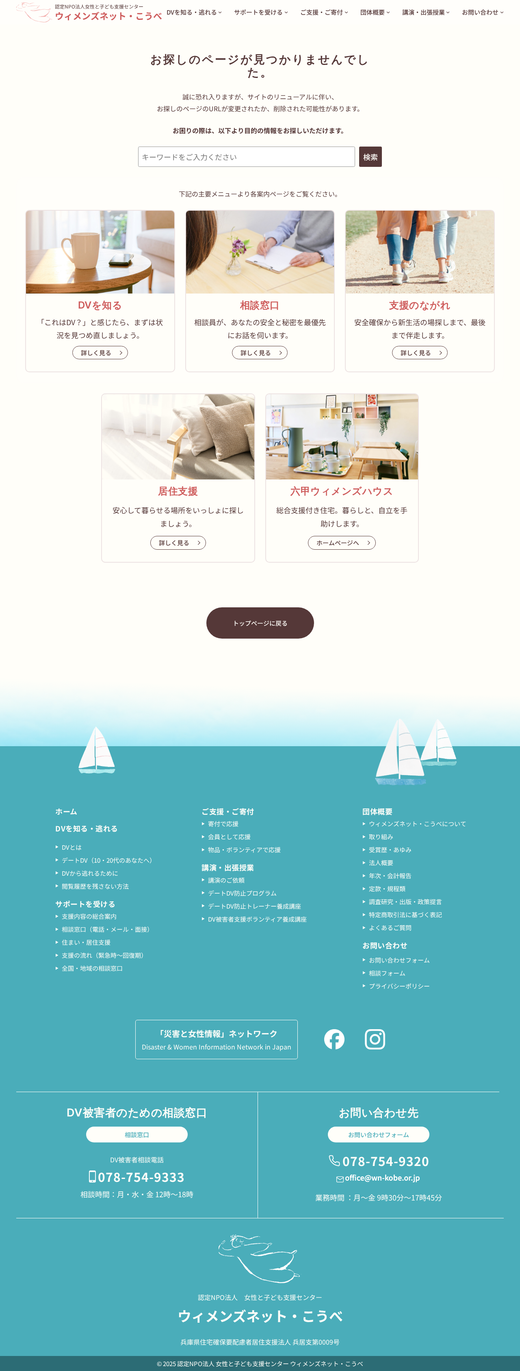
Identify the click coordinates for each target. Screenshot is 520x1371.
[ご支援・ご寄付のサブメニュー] (346, 12)
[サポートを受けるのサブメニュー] (286, 12)
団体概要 (377, 811)
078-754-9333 (141, 1176)
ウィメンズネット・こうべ (108, 15)
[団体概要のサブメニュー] (388, 12)
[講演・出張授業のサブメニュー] (448, 12)
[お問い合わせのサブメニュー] (502, 12)
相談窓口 (137, 1134)
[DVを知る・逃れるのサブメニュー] (220, 12)
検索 (370, 156)
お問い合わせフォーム (378, 1134)
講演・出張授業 (228, 867)
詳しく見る (96, 352)
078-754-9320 (385, 1161)
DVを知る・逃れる (86, 828)
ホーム (66, 811)
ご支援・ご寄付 (228, 811)
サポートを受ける (85, 903)
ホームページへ (337, 542)
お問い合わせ (384, 945)
